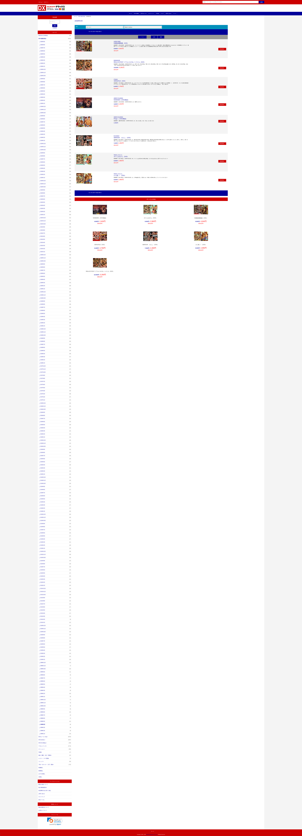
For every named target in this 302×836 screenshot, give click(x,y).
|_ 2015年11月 (55, 443)
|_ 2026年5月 (55, 54)
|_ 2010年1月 (55, 659)
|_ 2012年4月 (55, 576)
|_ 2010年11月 (55, 628)
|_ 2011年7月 (55, 603)
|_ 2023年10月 (55, 149)
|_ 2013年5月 (55, 536)
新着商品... (41, 770)
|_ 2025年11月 (55, 72)
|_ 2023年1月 (55, 177)
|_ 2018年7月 (55, 344)
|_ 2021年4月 (55, 242)
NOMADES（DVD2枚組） (121, 100)
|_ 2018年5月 (55, 350)
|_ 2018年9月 (55, 338)
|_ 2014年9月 (55, 486)
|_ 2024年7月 (55, 122)
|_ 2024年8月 (55, 118)
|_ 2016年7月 (55, 418)
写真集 (55, 752)
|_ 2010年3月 (55, 653)
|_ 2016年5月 (55, 424)
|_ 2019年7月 (55, 307)
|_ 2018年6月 (55, 347)
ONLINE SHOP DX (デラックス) (152, 834)
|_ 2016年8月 (55, 415)
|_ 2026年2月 (55, 63)
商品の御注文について (44, 807)
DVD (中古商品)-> (55, 742)
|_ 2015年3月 (55, 468)
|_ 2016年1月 (55, 437)
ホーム (40, 2)
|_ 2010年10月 (55, 631)
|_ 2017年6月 (55, 384)
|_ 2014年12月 (55, 477)
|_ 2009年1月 (55, 696)
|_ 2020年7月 (55, 270)
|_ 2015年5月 (55, 461)
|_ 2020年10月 (55, 261)
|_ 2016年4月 (55, 427)
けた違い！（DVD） (120, 175)
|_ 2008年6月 (55, 718)
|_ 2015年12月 (55, 440)
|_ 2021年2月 (55, 248)
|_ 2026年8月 (55, 44)
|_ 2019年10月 (55, 298)
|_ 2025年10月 (55, 75)
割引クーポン (42, 799)
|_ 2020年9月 (55, 264)
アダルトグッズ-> (55, 746)
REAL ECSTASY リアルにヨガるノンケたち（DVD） (129, 62)
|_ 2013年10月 (55, 520)
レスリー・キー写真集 (55, 758)
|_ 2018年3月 (55, 356)
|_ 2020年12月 (55, 254)
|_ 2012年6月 (55, 569)
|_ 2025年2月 (55, 100)
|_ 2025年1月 (55, 103)
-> (55, 38)
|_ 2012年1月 (55, 585)
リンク (174, 13)
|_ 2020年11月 (55, 258)
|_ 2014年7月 (55, 492)
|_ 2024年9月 (55, 115)
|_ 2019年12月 (55, 291)
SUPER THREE (117, 41)
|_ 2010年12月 (55, 625)
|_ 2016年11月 (55, 406)
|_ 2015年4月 (55, 464)
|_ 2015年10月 (55, 446)
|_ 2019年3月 (55, 319)
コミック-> (55, 761)
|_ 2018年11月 (55, 332)
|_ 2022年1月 (55, 214)
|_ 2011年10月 (55, 594)
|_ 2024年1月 (55, 140)
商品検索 (55, 17)
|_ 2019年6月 (55, 310)
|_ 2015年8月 (55, 452)
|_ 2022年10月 (55, 186)
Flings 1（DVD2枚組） (120, 119)
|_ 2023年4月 (55, 168)
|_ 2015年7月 (55, 455)
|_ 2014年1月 (55, 511)
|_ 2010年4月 (55, 650)
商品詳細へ (222, 49)
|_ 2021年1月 (55, 251)
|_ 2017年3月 (55, 393)
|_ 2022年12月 (55, 180)
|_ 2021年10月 (55, 223)
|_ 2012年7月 (55, 566)
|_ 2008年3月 (55, 727)
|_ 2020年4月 (55, 279)
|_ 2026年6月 (55, 50)
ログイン (46, 2)
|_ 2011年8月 (55, 600)
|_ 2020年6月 (55, 273)
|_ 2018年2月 (55, 359)
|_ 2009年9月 (55, 671)
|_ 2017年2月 (55, 396)
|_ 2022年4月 (55, 205)
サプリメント (151, 13)
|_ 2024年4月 (55, 131)
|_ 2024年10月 (55, 112)
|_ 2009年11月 (55, 665)
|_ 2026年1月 (55, 66)
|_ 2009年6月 (55, 681)
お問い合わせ (168, 13)
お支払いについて (43, 810)
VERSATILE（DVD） (120, 81)
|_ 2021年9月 (55, 227)
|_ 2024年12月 (55, 106)
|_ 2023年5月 (55, 165)
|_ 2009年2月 (55, 693)
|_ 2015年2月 (55, 471)
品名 (154, 36)
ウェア (162, 13)
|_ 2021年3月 (55, 245)
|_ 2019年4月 (55, 316)
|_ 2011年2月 (55, 619)
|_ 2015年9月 (55, 449)
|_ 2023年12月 (55, 143)
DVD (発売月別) (81, 16)
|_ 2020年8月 (55, 267)
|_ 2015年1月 (55, 474)
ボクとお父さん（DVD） (121, 156)
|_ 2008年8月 (55, 712)
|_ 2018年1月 (55, 363)
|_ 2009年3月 (55, 690)
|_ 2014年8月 (55, 489)
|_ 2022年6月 (55, 199)
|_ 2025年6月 (55, 88)
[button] (55, 821)
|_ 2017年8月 (55, 378)
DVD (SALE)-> (55, 739)
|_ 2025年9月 (55, 78)
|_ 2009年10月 (55, 668)
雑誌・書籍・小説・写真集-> (55, 755)
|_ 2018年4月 (55, 353)
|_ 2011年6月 (55, 607)
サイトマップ (42, 796)
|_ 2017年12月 (55, 366)
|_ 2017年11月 (55, 369)
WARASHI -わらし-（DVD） (122, 137)
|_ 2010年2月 (55, 656)
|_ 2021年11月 (55, 220)
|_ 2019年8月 (55, 304)
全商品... (41, 776)
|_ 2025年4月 (55, 94)
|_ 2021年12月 (55, 217)
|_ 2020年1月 (55, 288)
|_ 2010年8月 (55, 638)
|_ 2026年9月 (55, 41)
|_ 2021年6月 (55, 236)
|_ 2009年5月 (55, 684)
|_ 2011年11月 (55, 591)
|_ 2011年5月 (55, 610)
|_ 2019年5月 (55, 313)
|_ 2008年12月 (55, 699)
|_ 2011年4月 (55, 613)
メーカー (142, 36)
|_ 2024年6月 (55, 125)
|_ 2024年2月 (55, 137)
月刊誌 (157, 13)
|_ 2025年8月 (55, 81)
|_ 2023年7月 (55, 159)
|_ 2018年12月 (55, 329)
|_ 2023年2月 (55, 174)
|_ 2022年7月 (55, 196)
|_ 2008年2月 (55, 730)
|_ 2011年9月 (55, 597)
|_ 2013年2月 (55, 545)
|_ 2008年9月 (55, 709)
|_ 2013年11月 (55, 517)
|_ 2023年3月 (55, 171)
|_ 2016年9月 (55, 412)
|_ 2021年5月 (55, 239)
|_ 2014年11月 (55, 480)
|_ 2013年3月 (55, 542)
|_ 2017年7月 (55, 381)
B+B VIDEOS (116, 135)
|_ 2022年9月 (55, 190)
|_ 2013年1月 (55, 548)
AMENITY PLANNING (118, 98)
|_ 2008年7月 (55, 715)
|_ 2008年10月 (55, 705)
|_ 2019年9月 (55, 301)
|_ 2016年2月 (55, 434)
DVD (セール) (143, 13)
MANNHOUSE (117, 60)
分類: (77, 26)
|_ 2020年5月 (55, 276)
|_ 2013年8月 (55, 526)
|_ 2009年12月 (55, 662)
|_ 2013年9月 (55, 523)
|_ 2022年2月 (55, 211)
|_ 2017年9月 (55, 375)
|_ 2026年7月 (55, 47)
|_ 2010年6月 (55, 644)
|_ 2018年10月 (55, 335)
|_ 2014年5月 (55, 498)
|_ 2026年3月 (55, 60)
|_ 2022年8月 (55, 193)
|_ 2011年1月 (55, 622)
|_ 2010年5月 (55, 647)
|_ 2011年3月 (55, 616)
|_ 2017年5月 (55, 387)
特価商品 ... (41, 767)
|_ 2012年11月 (55, 554)
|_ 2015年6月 (55, 458)
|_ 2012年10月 (55, 557)
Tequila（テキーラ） (118, 154)
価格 (161, 36)
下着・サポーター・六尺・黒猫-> (55, 764)
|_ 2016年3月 (55, 431)
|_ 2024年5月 (55, 128)
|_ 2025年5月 (55, 91)
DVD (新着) (136, 13)
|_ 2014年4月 (55, 502)
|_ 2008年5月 (55, 721)
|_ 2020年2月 (55, 285)
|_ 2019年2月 (55, 322)
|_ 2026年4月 (55, 57)
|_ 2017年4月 (55, 390)
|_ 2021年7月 (55, 233)
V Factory (116, 79)
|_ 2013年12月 (55, 514)
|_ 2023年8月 (55, 156)
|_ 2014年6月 (55, 495)
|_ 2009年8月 (55, 675)
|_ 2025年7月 (55, 85)
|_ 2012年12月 (55, 551)
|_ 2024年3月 (55, 134)
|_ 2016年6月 (55, 421)
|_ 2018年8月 (55, 341)
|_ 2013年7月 (55, 529)
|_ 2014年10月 (55, 483)
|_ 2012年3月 (55, 579)
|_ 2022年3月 (55, 208)
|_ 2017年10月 (55, 372)
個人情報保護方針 (43, 787)
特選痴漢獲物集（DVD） (121, 43)
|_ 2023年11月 (55, 146)
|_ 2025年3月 (55, 97)
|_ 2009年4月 (55, 687)
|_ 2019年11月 (55, 295)
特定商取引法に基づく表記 (45, 790)
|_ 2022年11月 (55, 183)
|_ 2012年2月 (55, 582)
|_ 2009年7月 (55, 678)
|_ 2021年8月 (55, 230)
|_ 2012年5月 (55, 573)
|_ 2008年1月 (55, 733)
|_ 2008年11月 (55, 702)
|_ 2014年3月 (55, 505)
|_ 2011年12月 (55, 588)
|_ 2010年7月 (55, 641)
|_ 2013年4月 (55, 539)
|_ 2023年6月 (55, 162)
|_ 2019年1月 (55, 325)
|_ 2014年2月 (55, 508)
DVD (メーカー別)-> (55, 736)
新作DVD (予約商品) (55, 35)
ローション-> (55, 749)
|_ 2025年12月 (55, 69)
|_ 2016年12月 (55, 403)
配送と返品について (43, 784)
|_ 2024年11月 (55, 109)
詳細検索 (55, 28)
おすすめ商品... (42, 773)
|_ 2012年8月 (55, 563)
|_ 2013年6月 (55, 532)
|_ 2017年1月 (55, 400)
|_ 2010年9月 (55, 634)
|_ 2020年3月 (55, 282)
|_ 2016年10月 (55, 409)
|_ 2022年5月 (55, 202)
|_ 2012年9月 (55, 560)
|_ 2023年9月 (55, 152)
